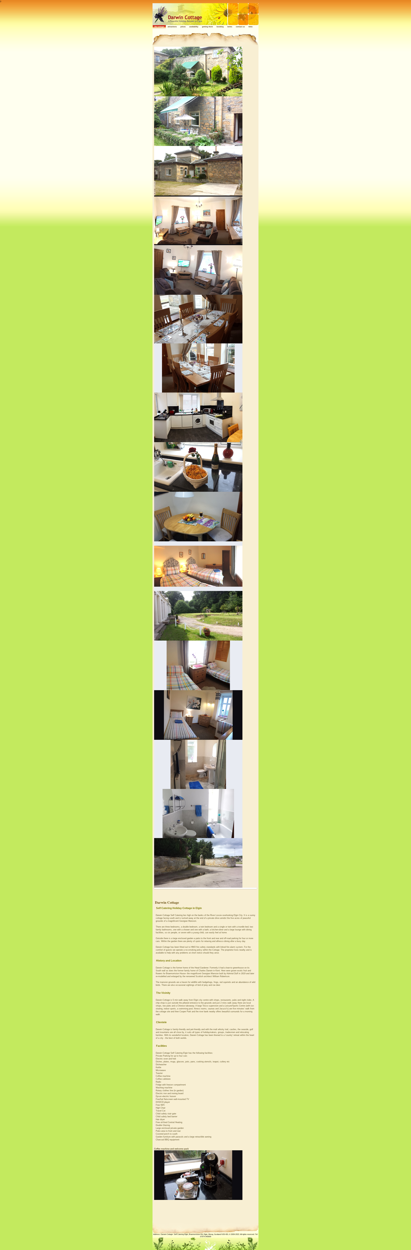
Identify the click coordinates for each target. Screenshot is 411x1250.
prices (183, 27)
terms (229, 27)
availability (193, 27)
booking (220, 27)
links (251, 27)
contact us (240, 27)
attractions (172, 27)
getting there (207, 27)
